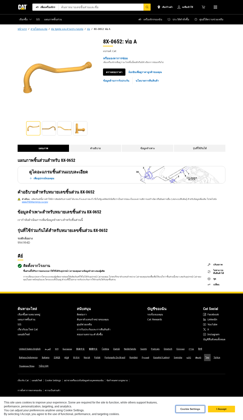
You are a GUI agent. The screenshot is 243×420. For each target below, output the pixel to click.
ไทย (207, 357)
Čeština (105, 348)
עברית (191, 348)
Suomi (143, 348)
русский (145, 357)
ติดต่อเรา (82, 314)
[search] (147, 7)
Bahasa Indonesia (28, 357)
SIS (19, 324)
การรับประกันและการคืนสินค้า (93, 329)
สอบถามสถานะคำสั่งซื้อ (90, 334)
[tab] (33, 128)
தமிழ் (188, 357)
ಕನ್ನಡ (66, 357)
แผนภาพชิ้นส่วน (26, 319)
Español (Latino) (161, 357)
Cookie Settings (53, 380)
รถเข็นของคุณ (155, 314)
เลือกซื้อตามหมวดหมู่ (29, 314)
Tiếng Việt (43, 366)
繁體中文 (93, 348)
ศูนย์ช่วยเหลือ (84, 324)
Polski (97, 357)
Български (67, 348)
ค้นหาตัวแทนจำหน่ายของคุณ (93, 319)
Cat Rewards (154, 319)
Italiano (45, 357)
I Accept (221, 409)
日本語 (57, 357)
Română (134, 357)
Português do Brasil (115, 357)
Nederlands (130, 348)
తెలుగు (198, 357)
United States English (30, 348)
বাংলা (56, 348)
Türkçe (216, 357)
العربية (48, 348)
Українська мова (26, 366)
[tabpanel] (57, 78)
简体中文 (80, 348)
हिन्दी (200, 348)
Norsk (87, 357)
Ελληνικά (180, 348)
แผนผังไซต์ (24, 334)
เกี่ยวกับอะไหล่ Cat (28, 329)
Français (155, 348)
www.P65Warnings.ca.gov (35, 201)
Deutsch (168, 348)
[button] (145, 72)
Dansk (116, 348)
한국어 (76, 357)
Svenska (178, 357)
